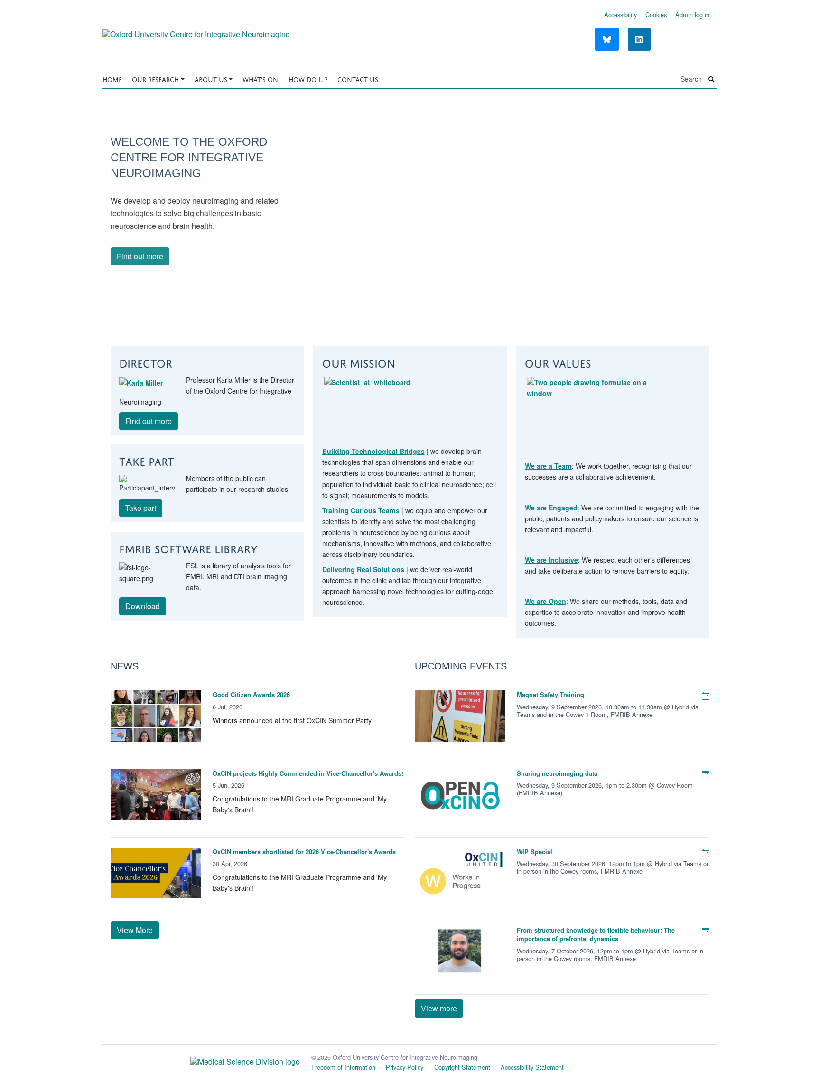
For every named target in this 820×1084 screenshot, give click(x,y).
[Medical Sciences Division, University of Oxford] (201, 1059)
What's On (260, 79)
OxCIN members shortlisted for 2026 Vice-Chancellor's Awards (304, 851)
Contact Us (357, 79)
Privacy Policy (404, 1067)
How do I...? (308, 79)
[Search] (712, 79)
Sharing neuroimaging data (557, 773)
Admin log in (692, 14)
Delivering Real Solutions (363, 569)
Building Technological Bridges (373, 451)
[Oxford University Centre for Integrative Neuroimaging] (196, 30)
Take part (140, 507)
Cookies (656, 14)
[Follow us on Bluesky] (607, 39)
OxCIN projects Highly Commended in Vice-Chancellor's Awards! (308, 773)
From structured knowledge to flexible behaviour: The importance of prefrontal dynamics (596, 934)
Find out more (140, 256)
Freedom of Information (343, 1067)
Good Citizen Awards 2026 (251, 694)
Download (142, 606)
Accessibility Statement (532, 1067)
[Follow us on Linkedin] (639, 39)
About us (211, 79)
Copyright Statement (462, 1067)
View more (439, 1008)
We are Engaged (551, 507)
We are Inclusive (551, 560)
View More (135, 929)
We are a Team (548, 466)
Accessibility (620, 14)
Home (112, 79)
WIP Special (534, 851)
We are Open (545, 601)
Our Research (155, 79)
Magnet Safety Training (550, 694)
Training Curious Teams (361, 510)
